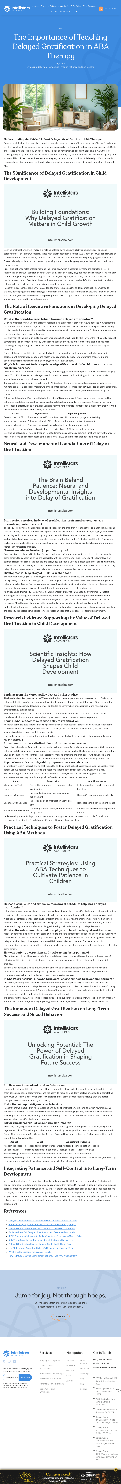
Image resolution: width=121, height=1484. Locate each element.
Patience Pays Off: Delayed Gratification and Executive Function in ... (43, 1232)
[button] (63, 11)
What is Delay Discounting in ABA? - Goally (30, 1252)
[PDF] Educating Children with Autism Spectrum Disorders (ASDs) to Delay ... (46, 1236)
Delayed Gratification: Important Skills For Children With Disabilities (42, 1228)
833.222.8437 (111, 9)
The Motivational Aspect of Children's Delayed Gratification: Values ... (43, 1248)
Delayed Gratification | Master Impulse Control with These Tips (40, 1244)
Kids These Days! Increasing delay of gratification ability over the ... (42, 1240)
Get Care (60, 1317)
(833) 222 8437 (101, 1363)
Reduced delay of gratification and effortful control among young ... (42, 1224)
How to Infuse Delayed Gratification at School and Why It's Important (43, 1256)
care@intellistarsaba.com (104, 1367)
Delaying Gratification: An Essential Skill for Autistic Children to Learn (43, 1220)
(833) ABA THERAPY (102, 1359)
